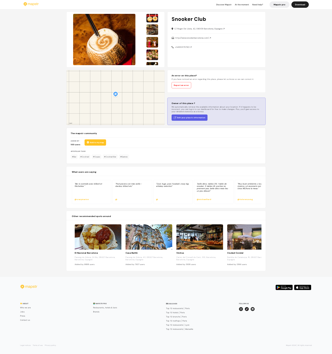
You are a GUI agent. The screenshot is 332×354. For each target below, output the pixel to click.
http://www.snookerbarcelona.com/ (192, 38)
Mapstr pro (279, 4)
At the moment (242, 4)
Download (300, 4)
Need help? (257, 4)
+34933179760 (182, 47)
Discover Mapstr (224, 4)
